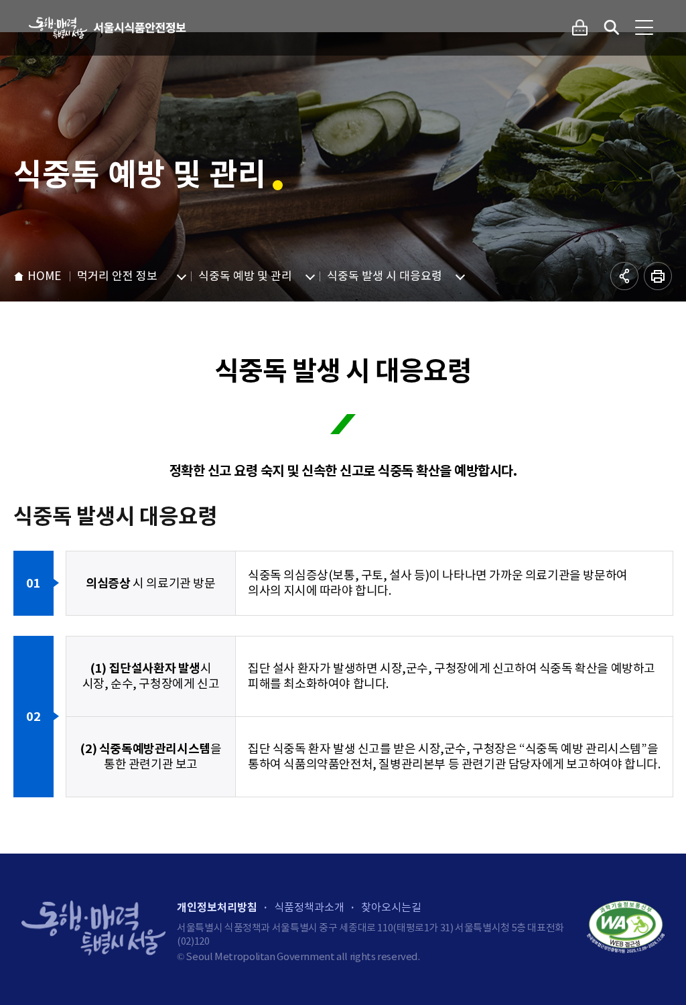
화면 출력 (658, 276)
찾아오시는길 (391, 907)
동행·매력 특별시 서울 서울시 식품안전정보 (108, 28)
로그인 (579, 27)
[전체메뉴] (643, 27)
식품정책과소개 (309, 907)
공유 (624, 276)
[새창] (626, 927)
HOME (44, 276)
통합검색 (611, 27)
